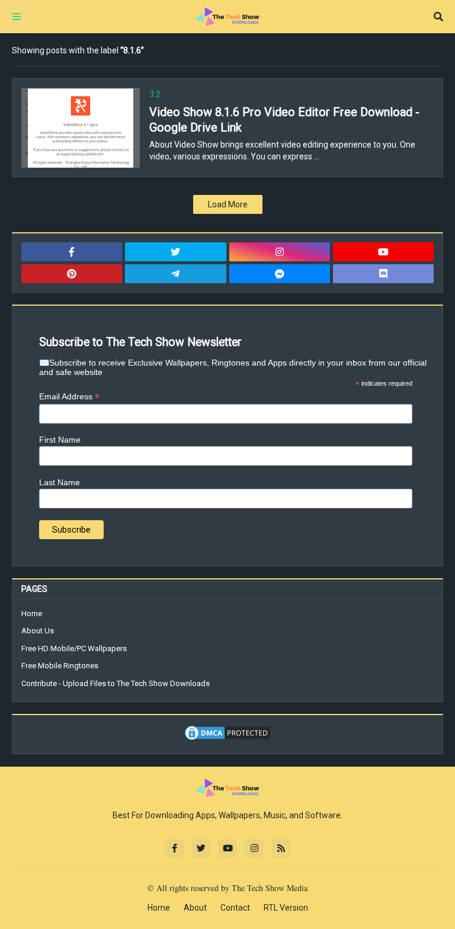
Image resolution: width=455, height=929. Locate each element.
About (195, 907)
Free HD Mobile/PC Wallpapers (74, 648)
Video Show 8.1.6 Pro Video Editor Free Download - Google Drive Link (284, 119)
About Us (37, 630)
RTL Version (286, 907)
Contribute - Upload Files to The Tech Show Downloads (115, 683)
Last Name (59, 482)
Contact (235, 907)
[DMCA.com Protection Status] (227, 739)
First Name (60, 439)
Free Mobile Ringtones (59, 665)
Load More (228, 204)
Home (31, 613)
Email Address (69, 396)
